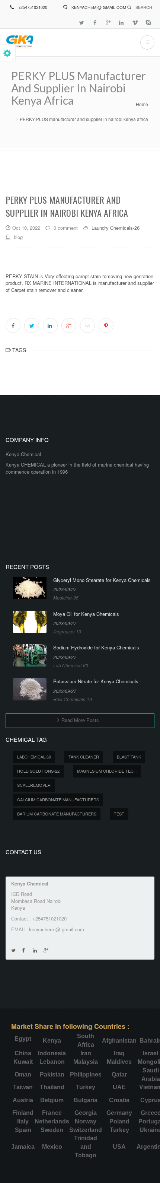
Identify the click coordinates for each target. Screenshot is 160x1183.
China (23, 1053)
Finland (22, 1113)
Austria (23, 1100)
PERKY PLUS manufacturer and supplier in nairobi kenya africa (84, 119)
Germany (119, 1113)
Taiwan (23, 1087)
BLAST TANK (129, 757)
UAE (119, 1087)
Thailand (52, 1087)
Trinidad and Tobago (85, 1146)
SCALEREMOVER (34, 785)
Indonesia (52, 1053)
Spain (23, 1130)
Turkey (85, 1087)
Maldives (119, 1062)
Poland (119, 1121)
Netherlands (52, 1121)
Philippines (86, 1074)
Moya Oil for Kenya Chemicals (86, 614)
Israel (150, 1053)
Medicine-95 (66, 597)
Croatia (119, 1100)
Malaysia (85, 1062)
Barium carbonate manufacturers (56, 814)
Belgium (52, 1100)
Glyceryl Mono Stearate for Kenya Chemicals (102, 580)
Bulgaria (85, 1100)
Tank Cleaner (83, 757)
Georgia (85, 1113)
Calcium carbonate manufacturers (58, 799)
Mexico (52, 1147)
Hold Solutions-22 (38, 771)
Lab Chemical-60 (70, 665)
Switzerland (85, 1130)
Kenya (52, 1040)
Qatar (119, 1074)
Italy (23, 1121)
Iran (85, 1053)
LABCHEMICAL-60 (34, 757)
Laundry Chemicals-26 (116, 227)
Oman (23, 1074)
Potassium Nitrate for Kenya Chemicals (95, 681)
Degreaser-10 (67, 631)
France (52, 1113)
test (119, 814)
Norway (85, 1121)
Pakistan (52, 1074)
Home (142, 104)
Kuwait (23, 1062)
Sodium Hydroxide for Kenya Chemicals (96, 647)
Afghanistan (119, 1040)
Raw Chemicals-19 (72, 699)
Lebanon (52, 1062)
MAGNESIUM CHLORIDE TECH (107, 771)
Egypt (23, 1039)
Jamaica (23, 1147)
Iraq (119, 1053)
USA (119, 1147)
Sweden (52, 1130)
